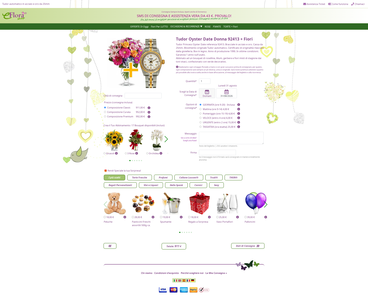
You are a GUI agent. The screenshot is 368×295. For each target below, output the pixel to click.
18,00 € (110, 217)
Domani (207, 96)
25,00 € (222, 217)
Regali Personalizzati (120, 185)
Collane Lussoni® (188, 177)
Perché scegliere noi (192, 273)
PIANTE (217, 26)
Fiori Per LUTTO (159, 26)
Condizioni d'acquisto (166, 273)
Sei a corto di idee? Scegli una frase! (189, 139)
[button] (130, 160)
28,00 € (138, 217)
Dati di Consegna (245, 245)
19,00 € (166, 217)
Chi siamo (146, 273)
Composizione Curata (119, 112)
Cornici (198, 185)
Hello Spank (176, 185)
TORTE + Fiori (230, 26)
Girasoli (110, 153)
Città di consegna (112, 95)
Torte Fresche (139, 177)
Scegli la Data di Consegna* (188, 93)
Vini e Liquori (151, 185)
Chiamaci (359, 4)
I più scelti (114, 177)
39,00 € (251, 217)
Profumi (163, 177)
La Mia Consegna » (216, 273)
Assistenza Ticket (315, 4)
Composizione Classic (119, 107)
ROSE (208, 26)
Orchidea (153, 153)
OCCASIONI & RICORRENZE (185, 26)
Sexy (216, 185)
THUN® (233, 177)
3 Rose (131, 153)
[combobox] (143, 95)
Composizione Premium (120, 116)
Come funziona (339, 4)
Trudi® (214, 177)
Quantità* (191, 81)
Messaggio (189, 137)
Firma (193, 152)
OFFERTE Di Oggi (139, 26)
